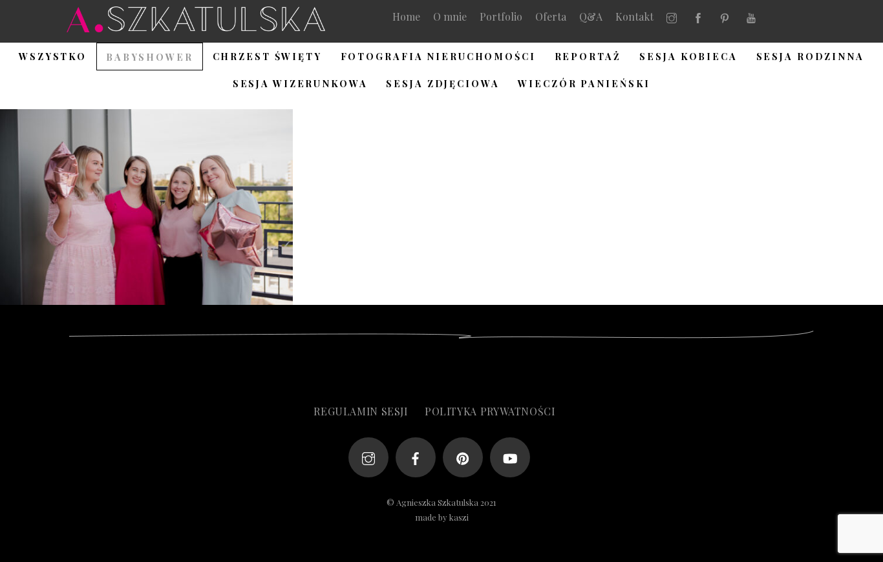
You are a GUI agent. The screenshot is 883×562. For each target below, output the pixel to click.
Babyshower (149, 56)
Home (406, 16)
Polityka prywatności (490, 411)
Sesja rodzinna (810, 56)
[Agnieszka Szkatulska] (196, 25)
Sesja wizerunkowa (300, 83)
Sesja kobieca (688, 56)
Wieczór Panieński (584, 83)
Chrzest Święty (267, 56)
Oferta (550, 16)
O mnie (450, 16)
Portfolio (501, 16)
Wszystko (53, 56)
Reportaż (588, 56)
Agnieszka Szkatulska (437, 502)
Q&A (590, 16)
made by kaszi (442, 517)
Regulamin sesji (361, 411)
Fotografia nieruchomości (438, 56)
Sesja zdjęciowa (442, 83)
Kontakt (634, 16)
